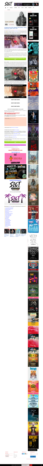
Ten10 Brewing (7, 217)
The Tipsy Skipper (7, 219)
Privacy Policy (15, 457)
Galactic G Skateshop (8, 225)
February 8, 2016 (15, 137)
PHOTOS (22, 7)
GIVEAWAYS (10, 7)
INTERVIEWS (29, 7)
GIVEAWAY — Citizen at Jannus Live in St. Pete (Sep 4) (23, 235)
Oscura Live (6, 226)
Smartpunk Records (7, 222)
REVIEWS (26, 7)
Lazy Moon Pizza (7, 216)
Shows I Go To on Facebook (14, 127)
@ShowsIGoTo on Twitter (17, 133)
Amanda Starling (6, 29)
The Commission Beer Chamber (9, 207)
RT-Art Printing (7, 212)
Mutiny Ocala (6, 218)
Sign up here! (6, 453)
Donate (34, 456)
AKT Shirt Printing (7, 221)
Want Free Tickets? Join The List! (16, 465)
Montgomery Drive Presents (8, 211)
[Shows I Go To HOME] (5, 8)
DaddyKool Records (7, 224)
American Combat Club (8, 215)
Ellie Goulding (16, 30)
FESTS (19, 7)
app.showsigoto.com (16, 152)
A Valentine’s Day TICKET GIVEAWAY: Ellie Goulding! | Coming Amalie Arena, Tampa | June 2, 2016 (15, 28)
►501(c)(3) (8, 9)
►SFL (33, 7)
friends (10, 206)
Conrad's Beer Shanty (8, 220)
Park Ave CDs (7, 210)
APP (7, 7)
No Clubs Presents (7, 223)
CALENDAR (15, 7)
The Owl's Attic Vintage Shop (9, 213)
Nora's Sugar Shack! (7, 209)
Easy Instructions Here (16, 131)
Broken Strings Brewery (8, 214)
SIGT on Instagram (16, 129)
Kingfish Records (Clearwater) (9, 208)
